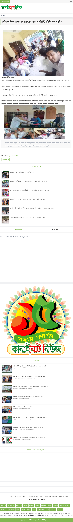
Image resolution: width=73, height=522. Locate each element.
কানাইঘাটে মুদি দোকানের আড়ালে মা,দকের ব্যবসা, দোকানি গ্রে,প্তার (27, 199)
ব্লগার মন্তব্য (19, 229)
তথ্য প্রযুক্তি (11, 505)
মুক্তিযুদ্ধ (56, 505)
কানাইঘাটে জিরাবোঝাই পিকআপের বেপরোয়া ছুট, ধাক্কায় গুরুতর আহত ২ (30, 417)
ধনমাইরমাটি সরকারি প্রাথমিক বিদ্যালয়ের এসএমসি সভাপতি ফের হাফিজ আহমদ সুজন (32, 208)
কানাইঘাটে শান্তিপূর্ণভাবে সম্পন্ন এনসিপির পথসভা (23, 172)
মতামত (25, 505)
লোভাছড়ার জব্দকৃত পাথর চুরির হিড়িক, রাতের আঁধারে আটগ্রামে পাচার (27, 217)
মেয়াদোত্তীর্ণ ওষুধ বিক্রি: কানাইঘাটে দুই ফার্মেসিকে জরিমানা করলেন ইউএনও (31, 366)
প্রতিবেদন (43, 505)
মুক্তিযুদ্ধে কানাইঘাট (64, 505)
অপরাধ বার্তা (19, 505)
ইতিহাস (28, 510)
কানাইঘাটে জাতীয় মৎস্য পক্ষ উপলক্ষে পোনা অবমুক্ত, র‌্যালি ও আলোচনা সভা (29, 181)
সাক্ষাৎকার (60, 510)
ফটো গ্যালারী (11, 510)
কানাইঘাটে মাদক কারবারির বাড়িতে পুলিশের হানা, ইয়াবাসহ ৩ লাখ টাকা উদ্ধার (30, 386)
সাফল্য (49, 505)
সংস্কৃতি (37, 505)
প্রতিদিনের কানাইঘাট (13, 156)
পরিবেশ (17, 510)
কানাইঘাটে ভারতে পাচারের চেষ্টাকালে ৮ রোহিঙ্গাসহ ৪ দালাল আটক (28, 396)
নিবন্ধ (34, 510)
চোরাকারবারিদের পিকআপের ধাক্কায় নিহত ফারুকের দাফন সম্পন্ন (28, 427)
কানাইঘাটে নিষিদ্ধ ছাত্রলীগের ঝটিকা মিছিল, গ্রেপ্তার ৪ (26, 407)
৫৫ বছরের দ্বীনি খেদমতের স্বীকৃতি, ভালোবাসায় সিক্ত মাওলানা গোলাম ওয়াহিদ (30, 190)
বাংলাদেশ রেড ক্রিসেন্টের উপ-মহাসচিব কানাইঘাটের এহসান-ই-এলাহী (29, 437)
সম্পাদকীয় (53, 510)
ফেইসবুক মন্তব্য (55, 229)
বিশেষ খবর (3, 505)
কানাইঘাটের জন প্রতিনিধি (43, 510)
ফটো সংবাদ (3, 510)
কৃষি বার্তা (31, 505)
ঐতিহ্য (23, 510)
